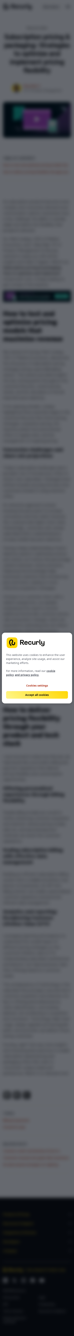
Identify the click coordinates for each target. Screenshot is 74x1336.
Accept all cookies (37, 695)
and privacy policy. (27, 675)
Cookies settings (37, 685)
